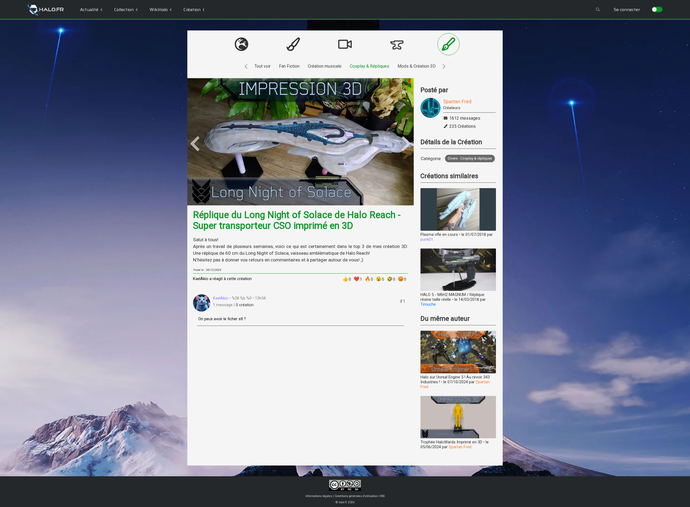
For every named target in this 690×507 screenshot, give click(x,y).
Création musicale (324, 66)
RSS (382, 496)
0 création (245, 304)
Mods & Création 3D (417, 66)
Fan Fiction (289, 66)
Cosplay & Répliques (369, 66)
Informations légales (318, 496)
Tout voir (262, 66)
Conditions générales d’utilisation (356, 496)
